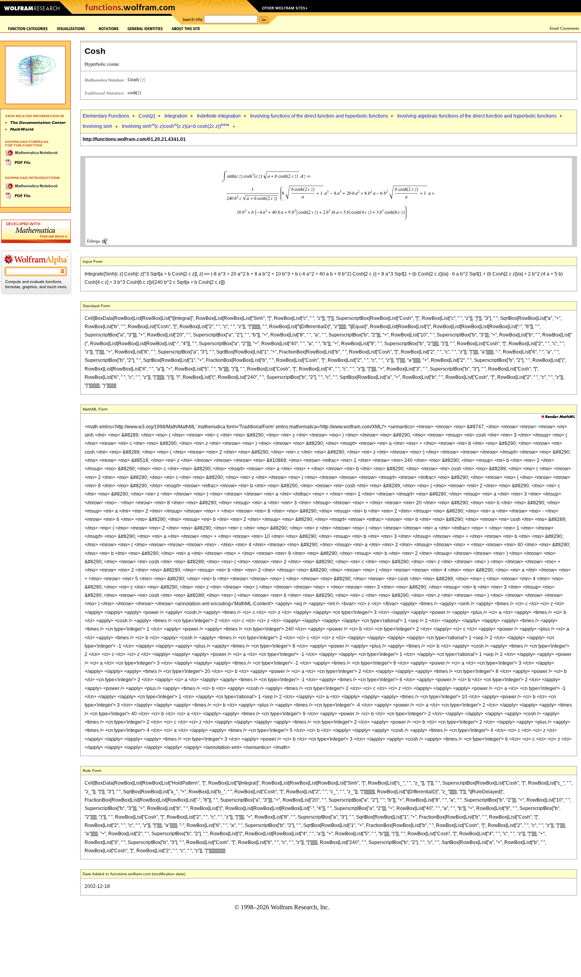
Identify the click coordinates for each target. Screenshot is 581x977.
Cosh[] (147, 116)
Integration (175, 116)
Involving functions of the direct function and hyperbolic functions (319, 116)
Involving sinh (97, 126)
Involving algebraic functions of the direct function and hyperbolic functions (476, 116)
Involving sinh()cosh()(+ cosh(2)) (175, 126)
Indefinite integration (219, 116)
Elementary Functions (106, 116)
